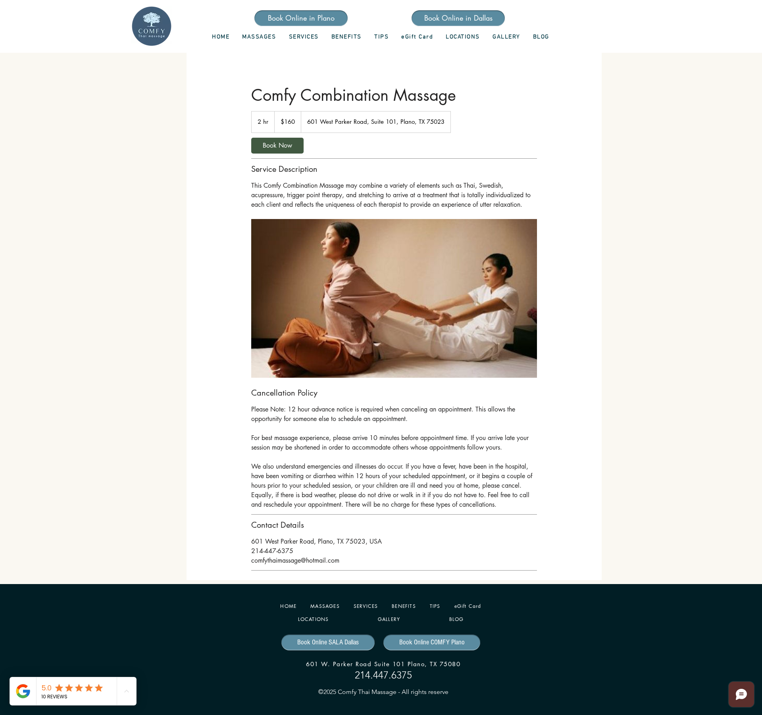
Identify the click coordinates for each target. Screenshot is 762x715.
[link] (277, 146)
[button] (303, 36)
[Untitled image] (394, 298)
